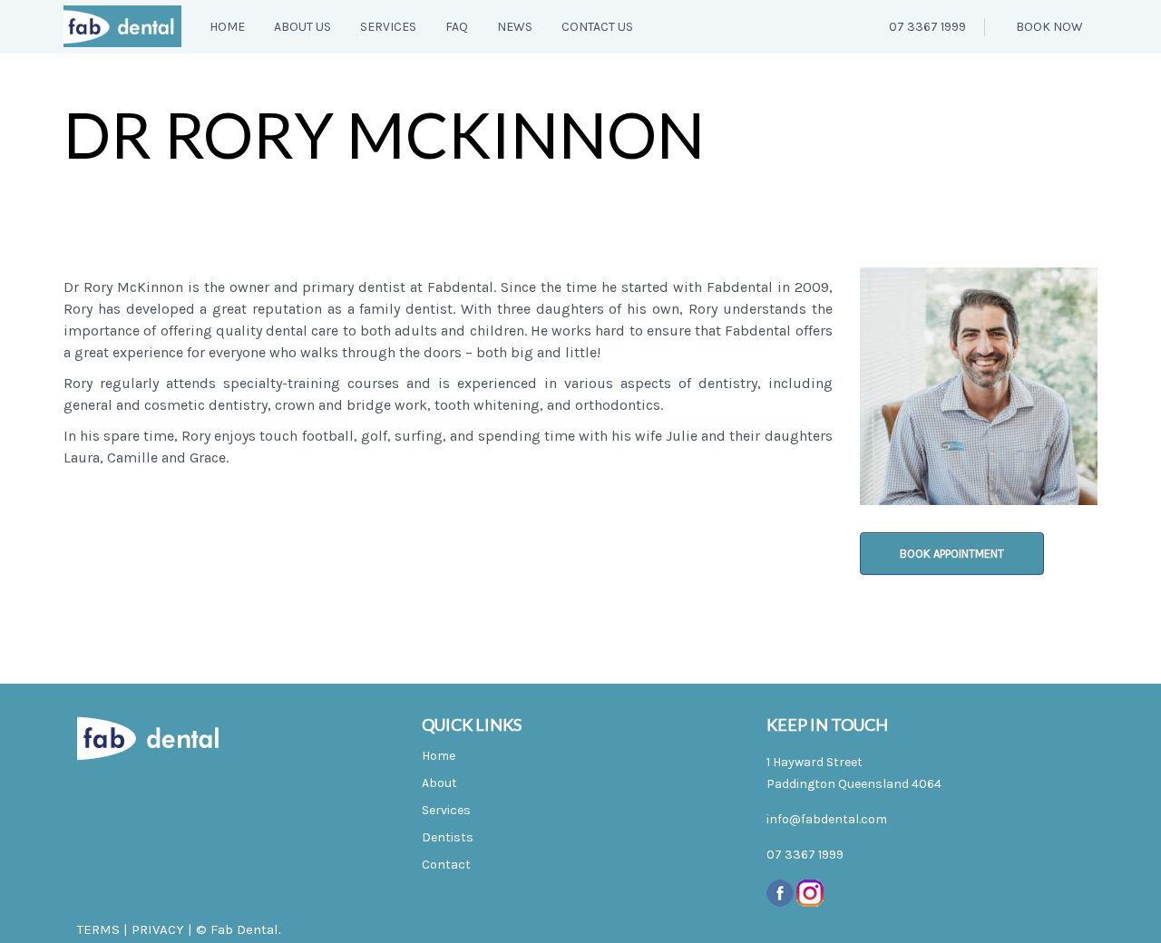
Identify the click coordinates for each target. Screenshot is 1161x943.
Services (388, 26)
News (514, 26)
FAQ (456, 26)
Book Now (1048, 26)
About (439, 783)
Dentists (447, 837)
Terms (98, 929)
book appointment (952, 553)
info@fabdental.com (826, 819)
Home (227, 26)
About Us (302, 26)
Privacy (158, 929)
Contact (446, 864)
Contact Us (597, 26)
